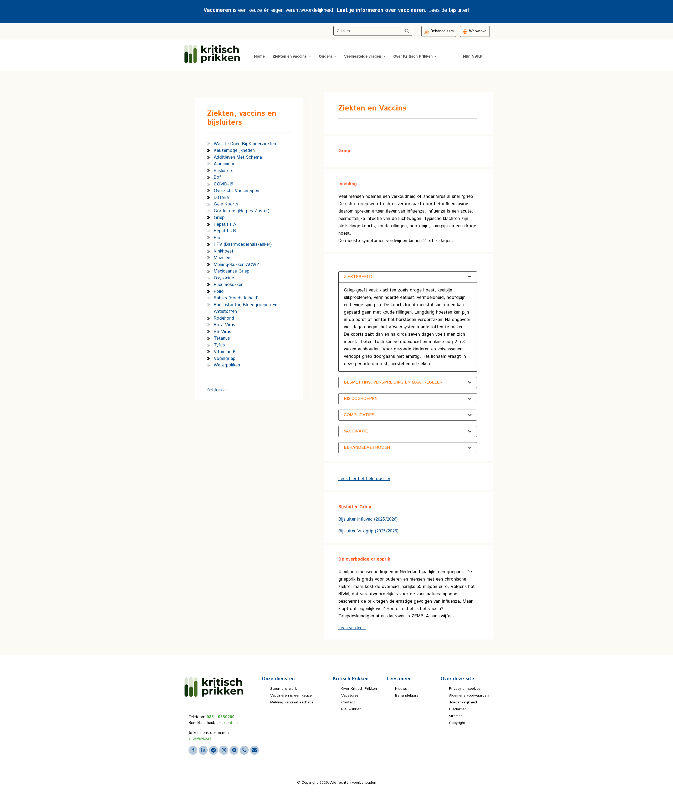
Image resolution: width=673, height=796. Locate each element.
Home (259, 56)
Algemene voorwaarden (469, 695)
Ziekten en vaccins (290, 56)
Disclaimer (457, 709)
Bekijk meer (217, 390)
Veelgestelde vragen (363, 56)
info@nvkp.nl (199, 738)
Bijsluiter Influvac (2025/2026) (367, 519)
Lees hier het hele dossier (364, 479)
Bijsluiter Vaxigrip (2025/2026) (368, 531)
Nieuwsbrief (351, 709)
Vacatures (350, 695)
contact (231, 723)
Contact (348, 702)
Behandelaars (406, 695)
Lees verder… (352, 628)
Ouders (326, 56)
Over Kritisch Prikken (413, 56)
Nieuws (401, 688)
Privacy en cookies (465, 688)
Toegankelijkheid (463, 702)
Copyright (457, 723)
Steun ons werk (283, 688)
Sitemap (456, 716)
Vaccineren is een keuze (291, 695)
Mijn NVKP (473, 56)
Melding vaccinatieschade (292, 702)
